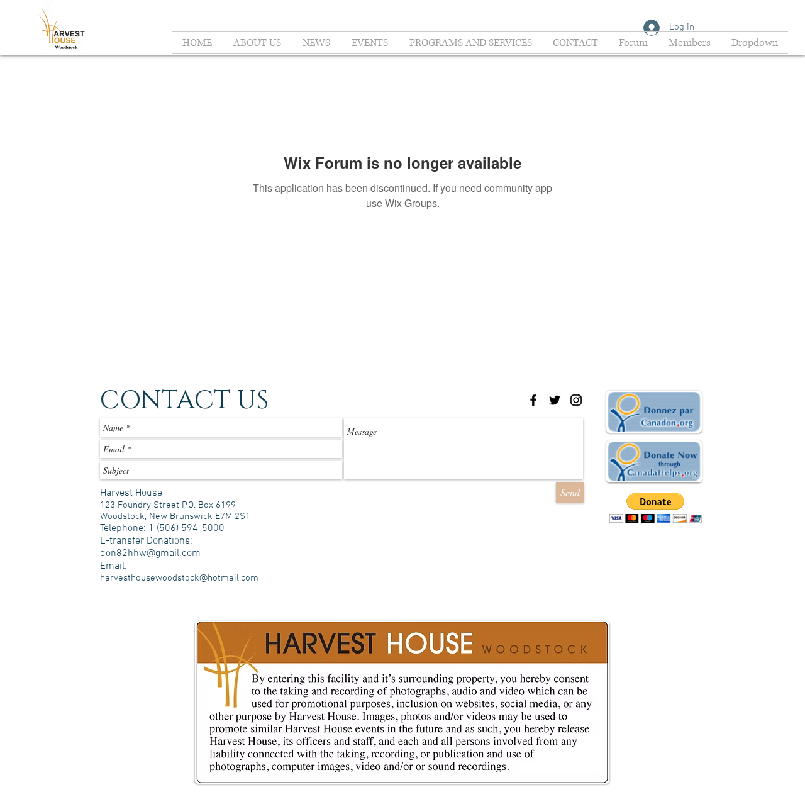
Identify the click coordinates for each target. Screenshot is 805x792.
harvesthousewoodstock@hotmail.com (179, 578)
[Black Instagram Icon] (576, 400)
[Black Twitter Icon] (554, 400)
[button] (655, 508)
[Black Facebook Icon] (533, 400)
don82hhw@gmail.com (150, 553)
